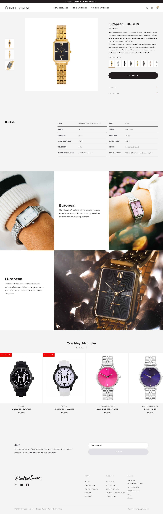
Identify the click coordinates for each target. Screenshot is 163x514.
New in (87, 482)
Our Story (131, 480)
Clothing (88, 492)
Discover (13, 300)
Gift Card (88, 496)
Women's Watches (91, 489)
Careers (130, 498)
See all (80, 347)
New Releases (61, 8)
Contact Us (110, 482)
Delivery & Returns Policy (115, 492)
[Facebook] (21, 485)
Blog (129, 494)
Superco (145, 509)
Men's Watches (90, 485)
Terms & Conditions (55, 509)
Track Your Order (112, 489)
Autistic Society (133, 487)
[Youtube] (27, 485)
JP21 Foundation (134, 491)
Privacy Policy (111, 496)
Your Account (111, 485)
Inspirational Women (135, 483)
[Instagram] (15, 485)
